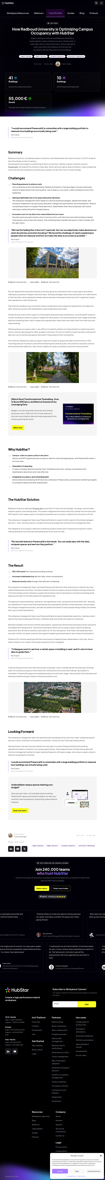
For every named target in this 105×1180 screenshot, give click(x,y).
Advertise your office (60, 1052)
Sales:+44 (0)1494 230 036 (15, 1030)
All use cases (81, 1055)
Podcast (94, 13)
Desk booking (57, 1022)
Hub (33, 1034)
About (58, 1116)
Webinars (39, 13)
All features (56, 1101)
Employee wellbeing (84, 1036)
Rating (52, 896)
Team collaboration (59, 1030)
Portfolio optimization (85, 1040)
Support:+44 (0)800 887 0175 (14, 1033)
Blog (82, 13)
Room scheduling (59, 1026)
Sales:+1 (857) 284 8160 (13, 1020)
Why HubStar (37, 1045)
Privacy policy (61, 1147)
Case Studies (55, 13)
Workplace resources (41, 1116)
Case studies (37, 1129)
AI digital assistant (59, 1034)
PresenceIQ (13, 167)
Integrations (57, 1097)
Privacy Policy (81, 1176)
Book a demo (37, 1050)
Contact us (60, 1136)
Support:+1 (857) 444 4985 (14, 1022)
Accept (60, 1171)
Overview (36, 1022)
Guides (70, 13)
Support (59, 1124)
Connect (35, 1026)
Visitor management (60, 1056)
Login (34, 1054)
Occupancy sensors (60, 1086)
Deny (77, 1171)
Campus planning (59, 1082)
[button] (101, 1156)
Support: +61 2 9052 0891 (14, 1045)
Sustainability (81, 1051)
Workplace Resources (18, 13)
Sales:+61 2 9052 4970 (13, 1042)
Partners (59, 1120)
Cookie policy (61, 1151)
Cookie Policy (71, 1176)
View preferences (93, 1171)
